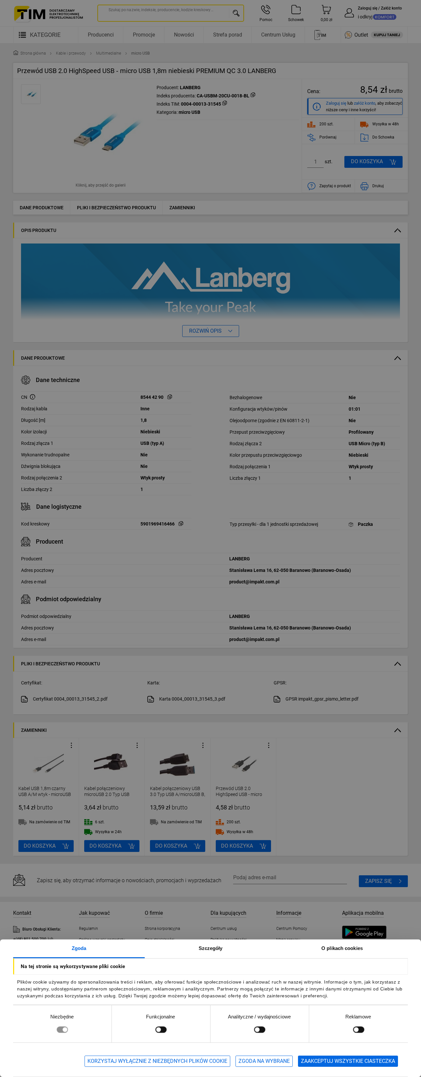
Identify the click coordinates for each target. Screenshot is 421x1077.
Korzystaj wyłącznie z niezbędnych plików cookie (157, 1061)
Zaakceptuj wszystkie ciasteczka (348, 1061)
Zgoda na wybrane (264, 1061)
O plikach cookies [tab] (342, 948)
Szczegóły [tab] (211, 948)
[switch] (160, 1029)
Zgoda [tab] (79, 948)
